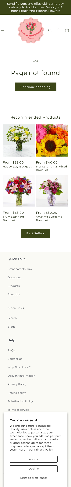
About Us (14, 294)
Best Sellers (35, 233)
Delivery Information (21, 375)
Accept (33, 459)
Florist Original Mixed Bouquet (51, 168)
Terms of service (18, 409)
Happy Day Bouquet (17, 166)
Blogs (11, 326)
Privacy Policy (43, 449)
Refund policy (17, 393)
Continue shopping (35, 87)
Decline (34, 468)
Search (12, 318)
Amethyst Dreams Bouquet (49, 218)
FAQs (11, 350)
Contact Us (15, 359)
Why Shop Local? (19, 367)
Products (14, 286)
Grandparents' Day (20, 269)
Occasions (14, 277)
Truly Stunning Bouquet (13, 218)
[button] (50, 30)
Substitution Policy (20, 401)
